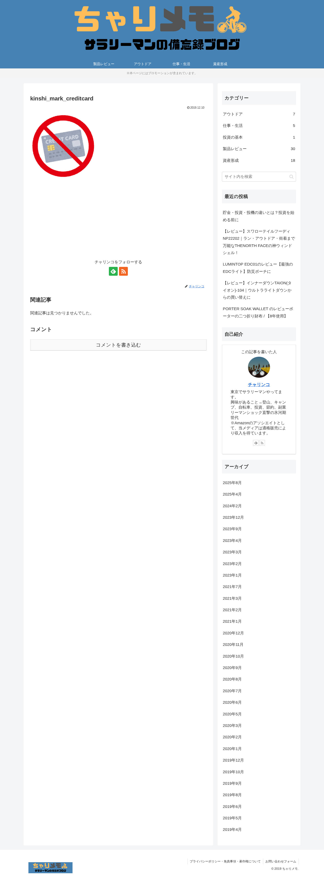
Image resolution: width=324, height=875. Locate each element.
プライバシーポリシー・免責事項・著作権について (225, 861)
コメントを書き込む (118, 345)
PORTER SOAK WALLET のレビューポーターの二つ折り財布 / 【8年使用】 (258, 312)
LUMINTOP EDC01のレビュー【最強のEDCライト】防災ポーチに (258, 267)
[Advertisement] (118, 222)
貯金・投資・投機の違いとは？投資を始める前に (258, 216)
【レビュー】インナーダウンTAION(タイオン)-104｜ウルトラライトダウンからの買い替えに (257, 290)
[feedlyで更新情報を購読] (113, 271)
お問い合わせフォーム (280, 861)
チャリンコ (259, 384)
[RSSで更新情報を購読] (123, 271)
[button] (291, 176)
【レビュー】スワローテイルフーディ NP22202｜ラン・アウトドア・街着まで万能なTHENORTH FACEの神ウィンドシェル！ (259, 242)
